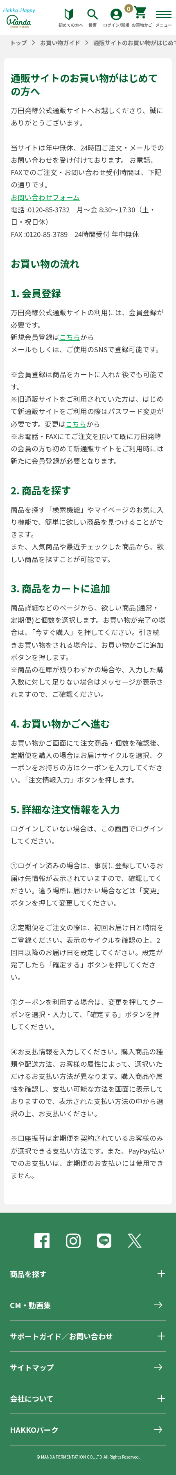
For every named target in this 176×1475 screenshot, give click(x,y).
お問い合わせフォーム (45, 197)
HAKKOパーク (34, 1429)
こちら (69, 337)
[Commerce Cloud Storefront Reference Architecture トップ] (19, 21)
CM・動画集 (30, 1305)
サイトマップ (32, 1367)
